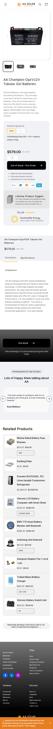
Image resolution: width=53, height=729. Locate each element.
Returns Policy (34, 673)
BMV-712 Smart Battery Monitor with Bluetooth (29, 523)
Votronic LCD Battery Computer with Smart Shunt (31, 500)
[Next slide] (45, 36)
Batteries (6, 656)
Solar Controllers (10, 662)
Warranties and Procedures (34, 666)
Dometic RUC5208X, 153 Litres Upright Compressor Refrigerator (31, 480)
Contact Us (33, 703)
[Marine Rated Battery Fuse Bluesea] (10, 441)
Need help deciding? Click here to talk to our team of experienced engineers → (26, 626)
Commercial (7, 691)
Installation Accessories (8, 666)
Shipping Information (36, 662)
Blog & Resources (35, 700)
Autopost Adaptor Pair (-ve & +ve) (32, 560)
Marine (5, 700)
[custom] (5, 675)
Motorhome (6, 697)
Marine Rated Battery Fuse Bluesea (31, 440)
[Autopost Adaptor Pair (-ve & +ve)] (10, 562)
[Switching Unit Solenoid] (10, 543)
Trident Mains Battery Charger (28, 579)
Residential (6, 694)
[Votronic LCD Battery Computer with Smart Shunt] (10, 502)
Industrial (6, 703)
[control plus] (16, 158)
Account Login (34, 659)
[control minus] (8, 158)
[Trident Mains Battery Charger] (10, 580)
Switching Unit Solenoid (29, 539)
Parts (31, 697)
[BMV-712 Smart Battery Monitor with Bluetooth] (10, 525)
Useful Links (33, 706)
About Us (32, 691)
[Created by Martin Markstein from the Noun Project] (10, 199)
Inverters (6, 659)
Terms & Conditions (36, 670)
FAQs (31, 656)
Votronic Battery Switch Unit (31, 600)
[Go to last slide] (7, 36)
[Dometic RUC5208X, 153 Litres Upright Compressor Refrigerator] (10, 480)
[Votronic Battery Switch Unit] (10, 604)
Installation (33, 694)
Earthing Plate (24, 461)
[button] (6, 4)
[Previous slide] (3, 398)
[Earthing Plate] (10, 465)
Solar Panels (8, 653)
